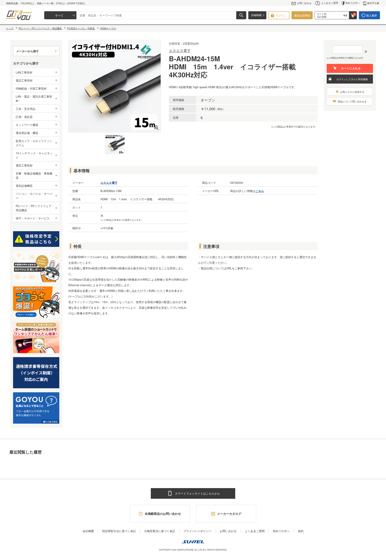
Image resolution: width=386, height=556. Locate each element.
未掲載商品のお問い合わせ (163, 513)
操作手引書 (373, 3)
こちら (260, 191)
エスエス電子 (180, 50)
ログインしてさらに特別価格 (352, 79)
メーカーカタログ (229, 513)
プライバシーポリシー (197, 531)
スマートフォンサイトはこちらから (197, 493)
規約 (301, 531)
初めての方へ (352, 2)
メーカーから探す (27, 51)
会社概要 (88, 531)
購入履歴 (371, 15)
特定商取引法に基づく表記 (119, 531)
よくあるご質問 (329, 2)
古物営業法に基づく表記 (159, 531)
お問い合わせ (304, 3)
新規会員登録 (302, 15)
